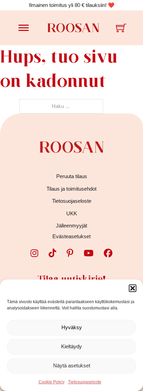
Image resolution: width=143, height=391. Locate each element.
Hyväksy (71, 327)
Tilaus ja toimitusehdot (71, 189)
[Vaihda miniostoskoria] (121, 28)
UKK (71, 213)
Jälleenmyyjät (71, 225)
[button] (132, 288)
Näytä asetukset (71, 365)
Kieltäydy (71, 346)
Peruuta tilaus (71, 176)
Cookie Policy (52, 382)
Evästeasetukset (71, 236)
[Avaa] (23, 28)
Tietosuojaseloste (84, 382)
